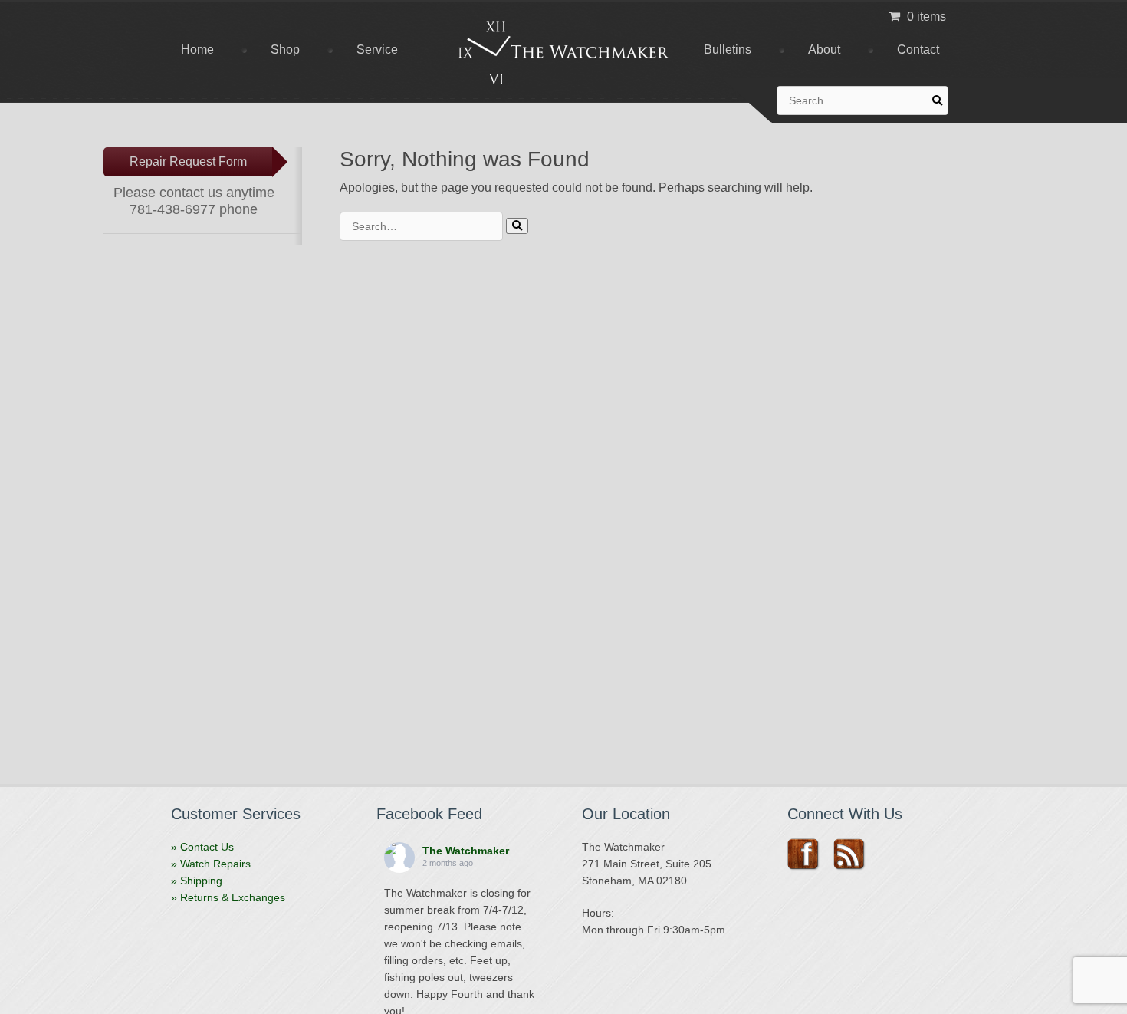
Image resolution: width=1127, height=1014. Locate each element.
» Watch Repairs (211, 864)
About (824, 49)
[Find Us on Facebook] (808, 854)
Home (197, 49)
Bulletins (727, 49)
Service (377, 49)
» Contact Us (202, 847)
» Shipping (196, 880)
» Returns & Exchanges (228, 897)
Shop (285, 49)
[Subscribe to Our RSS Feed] (854, 854)
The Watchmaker (465, 850)
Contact (918, 49)
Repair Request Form (188, 161)
